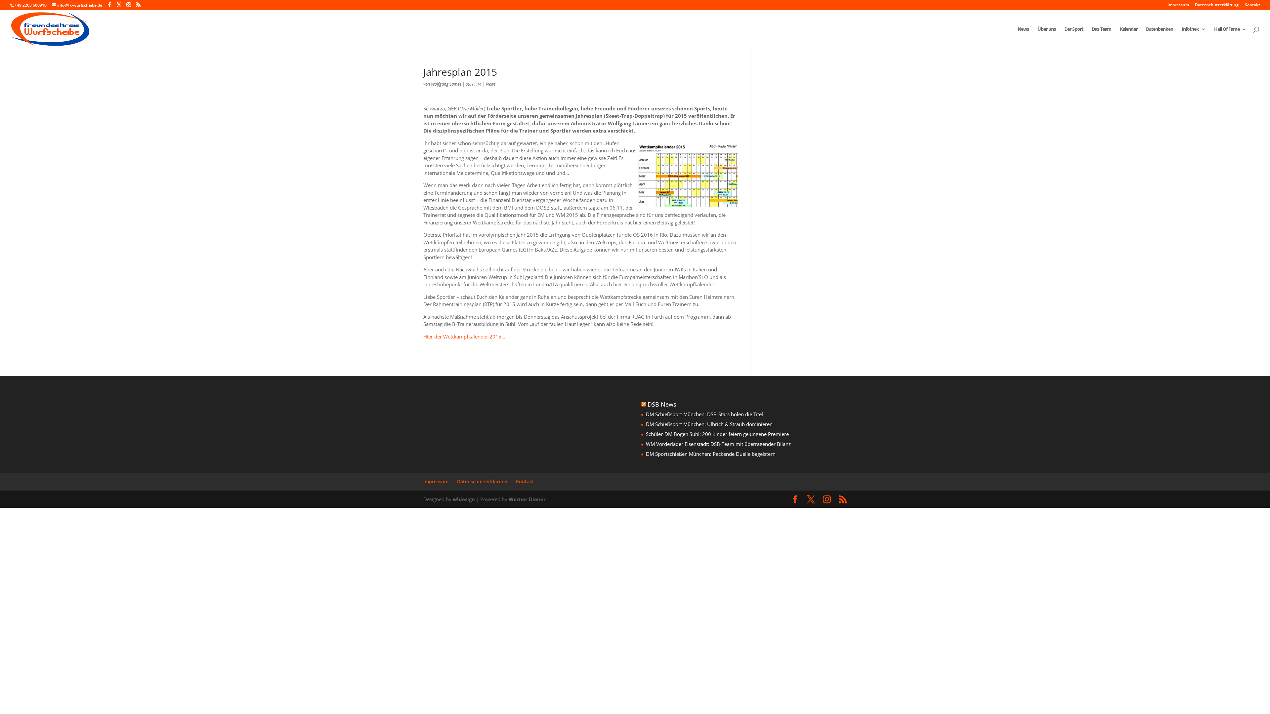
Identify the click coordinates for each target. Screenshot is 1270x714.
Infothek (1190, 29)
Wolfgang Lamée (446, 84)
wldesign (464, 499)
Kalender (1128, 29)
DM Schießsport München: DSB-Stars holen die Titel (704, 414)
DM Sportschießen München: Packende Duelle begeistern (711, 454)
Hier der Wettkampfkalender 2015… (464, 336)
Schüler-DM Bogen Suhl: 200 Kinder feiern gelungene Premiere (717, 434)
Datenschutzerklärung (1217, 5)
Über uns (1046, 29)
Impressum (1178, 5)
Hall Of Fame (1227, 29)
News (1023, 29)
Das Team (1101, 29)
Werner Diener (527, 499)
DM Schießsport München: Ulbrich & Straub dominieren (709, 424)
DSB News (662, 404)
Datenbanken (1159, 29)
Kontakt (1252, 5)
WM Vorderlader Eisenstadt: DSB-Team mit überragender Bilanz (718, 444)
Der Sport (1073, 29)
